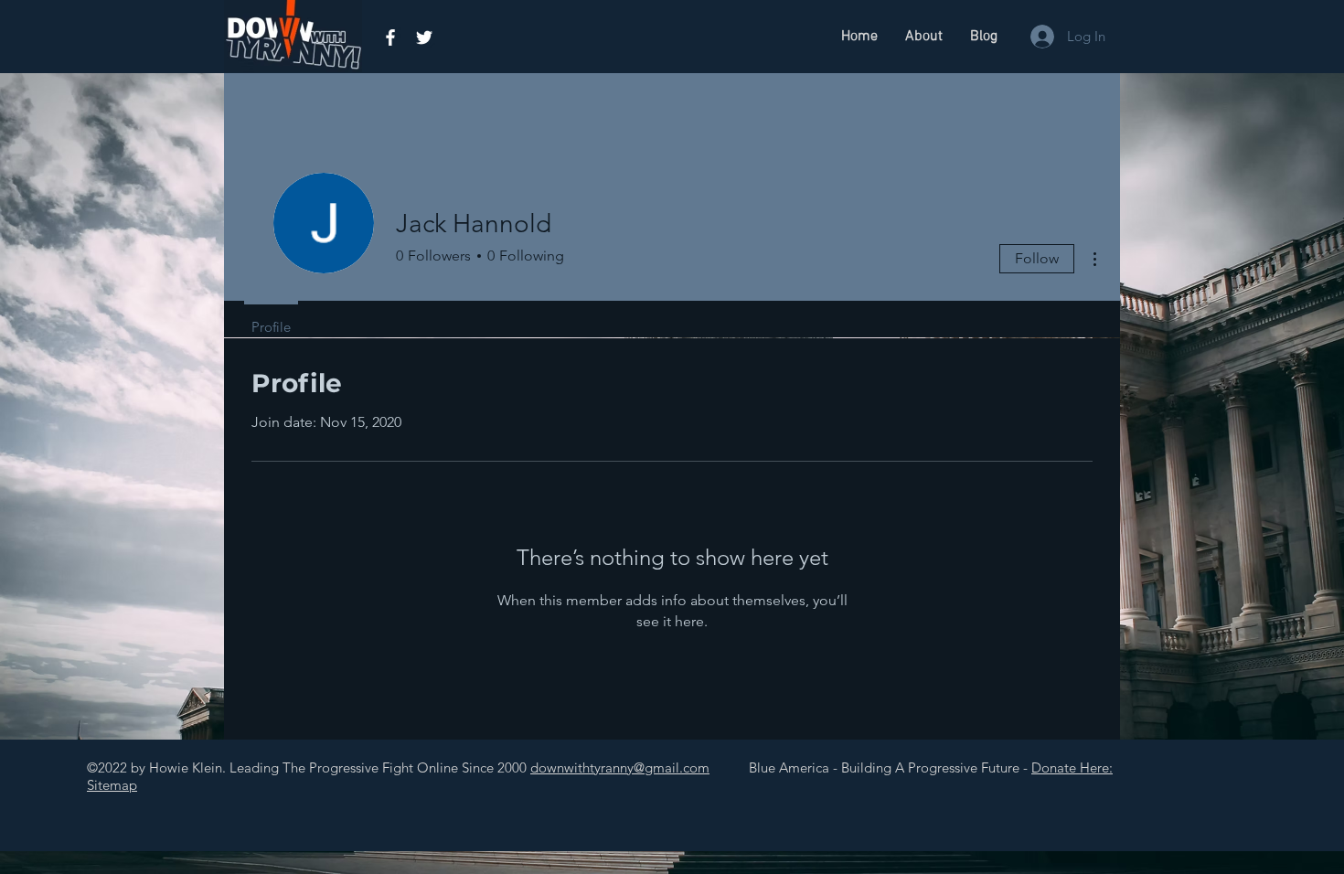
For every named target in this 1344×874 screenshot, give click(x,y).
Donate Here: (1072, 767)
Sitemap (112, 785)
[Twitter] (424, 37)
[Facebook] (390, 37)
